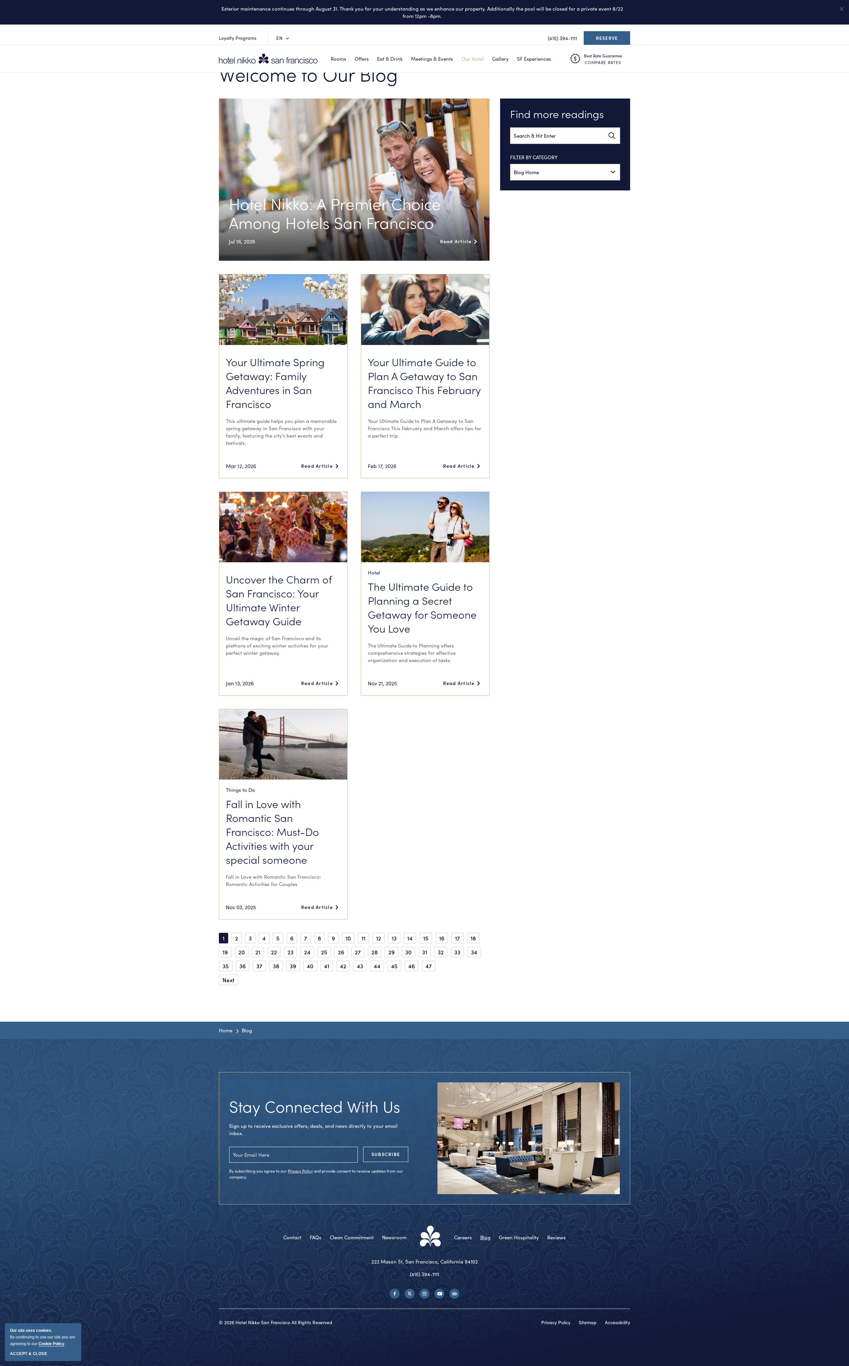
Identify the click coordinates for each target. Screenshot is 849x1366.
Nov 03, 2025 (241, 907)
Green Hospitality (519, 1237)
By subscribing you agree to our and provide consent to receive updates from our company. (316, 1174)
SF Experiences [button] (534, 58)
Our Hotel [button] (472, 58)
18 (473, 938)
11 (363, 938)
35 (226, 966)
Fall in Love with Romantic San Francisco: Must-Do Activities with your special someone (272, 831)
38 (276, 966)
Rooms (338, 58)
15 (425, 938)
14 (410, 938)
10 (348, 938)
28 (374, 952)
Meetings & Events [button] (432, 58)
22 (274, 952)
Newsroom (394, 1237)
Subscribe (385, 1154)
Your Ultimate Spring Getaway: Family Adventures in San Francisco (275, 383)
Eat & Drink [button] (390, 58)
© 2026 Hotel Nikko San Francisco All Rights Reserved (275, 1322)
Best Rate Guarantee (603, 55)
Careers (463, 1237)
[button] (841, 9)
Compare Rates (603, 62)
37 (259, 966)
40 (310, 966)
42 (343, 966)
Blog (247, 1030)
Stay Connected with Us (314, 1106)
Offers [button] (362, 58)
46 (411, 966)
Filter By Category (533, 157)
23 (291, 952)
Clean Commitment (352, 1237)
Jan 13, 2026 (240, 683)
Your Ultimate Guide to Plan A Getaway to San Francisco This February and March (424, 383)
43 (360, 966)
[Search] (612, 135)
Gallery (500, 58)
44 (377, 966)
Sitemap (588, 1322)
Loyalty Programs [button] (237, 38)
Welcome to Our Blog (308, 74)
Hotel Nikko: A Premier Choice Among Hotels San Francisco (335, 213)
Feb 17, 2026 (382, 465)
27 (358, 952)
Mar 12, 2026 (241, 465)
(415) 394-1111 (424, 1274)
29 (391, 952)
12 (378, 938)
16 (441, 938)
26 (341, 952)
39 (293, 966)
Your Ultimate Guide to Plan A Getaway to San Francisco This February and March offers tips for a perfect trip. (424, 428)
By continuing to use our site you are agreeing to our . (42, 1337)
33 (457, 952)
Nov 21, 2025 (382, 683)
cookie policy (51, 1343)
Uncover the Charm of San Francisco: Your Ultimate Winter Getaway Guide (279, 600)
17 (457, 938)
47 (428, 966)
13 (394, 938)
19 (225, 952)
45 (394, 966)
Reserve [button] (608, 40)
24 (307, 952)
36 (242, 966)
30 (408, 952)
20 (241, 952)
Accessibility (617, 1322)
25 (324, 952)
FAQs (315, 1237)
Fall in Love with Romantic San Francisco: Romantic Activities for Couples (273, 880)
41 (326, 966)
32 (441, 952)
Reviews (556, 1237)
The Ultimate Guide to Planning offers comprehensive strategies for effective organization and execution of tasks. (412, 652)
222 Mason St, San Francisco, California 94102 (424, 1261)
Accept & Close (28, 1353)
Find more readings (557, 114)
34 (474, 952)
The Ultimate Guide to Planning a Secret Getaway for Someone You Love (422, 607)
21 (257, 952)
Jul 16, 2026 (242, 241)
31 (424, 952)
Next (228, 980)
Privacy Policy (300, 1171)
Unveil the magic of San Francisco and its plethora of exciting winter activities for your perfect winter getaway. (277, 645)
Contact (292, 1237)
